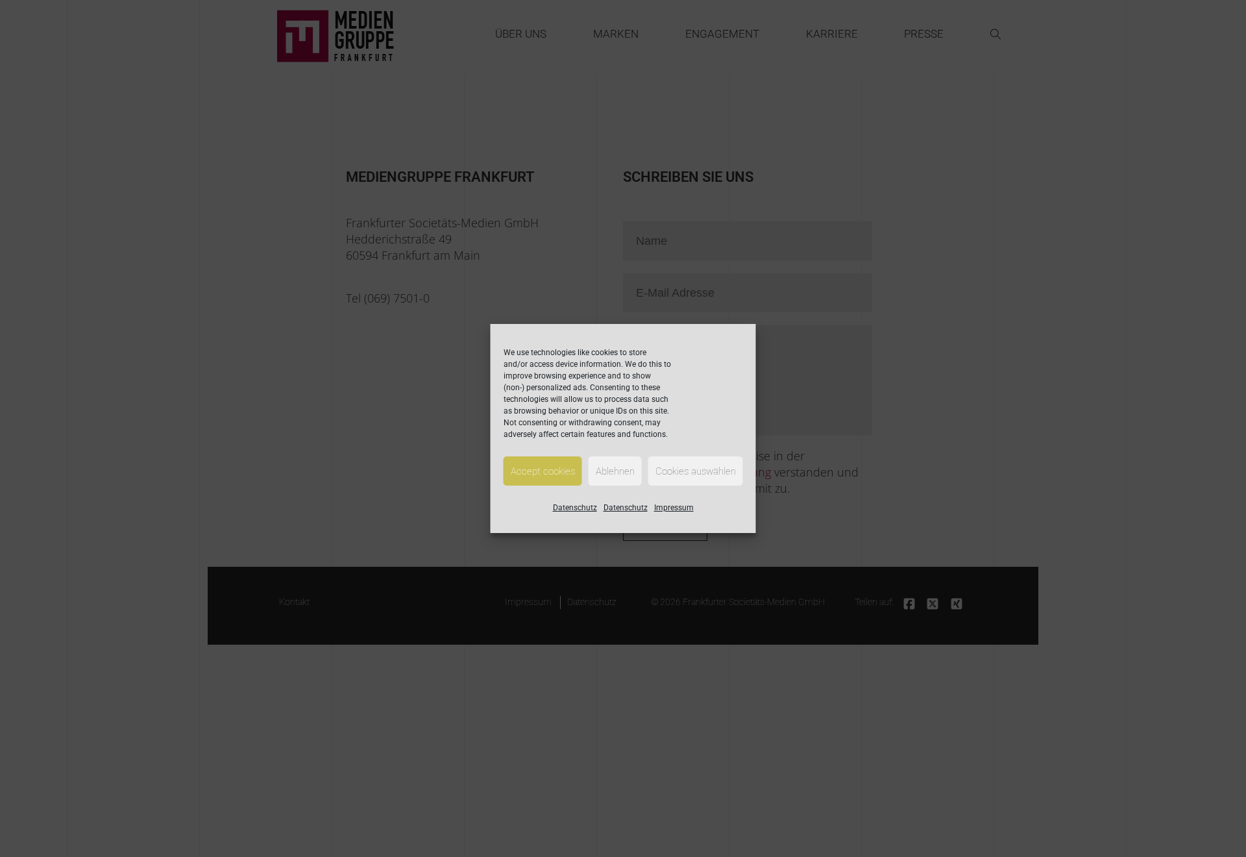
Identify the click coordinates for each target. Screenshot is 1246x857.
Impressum (674, 507)
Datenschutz (575, 507)
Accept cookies (543, 471)
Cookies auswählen (695, 471)
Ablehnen (615, 471)
